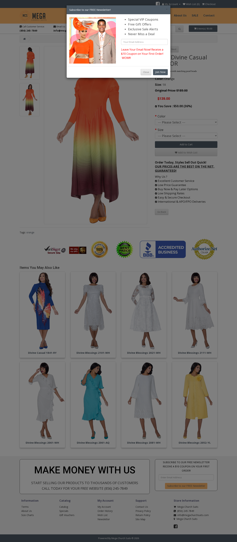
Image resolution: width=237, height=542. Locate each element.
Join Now (160, 72)
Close (146, 72)
